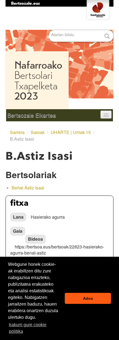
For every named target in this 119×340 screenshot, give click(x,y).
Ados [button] (88, 298)
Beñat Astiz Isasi (28, 187)
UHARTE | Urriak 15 (71, 132)
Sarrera (17, 132)
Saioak (38, 132)
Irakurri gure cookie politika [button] (27, 328)
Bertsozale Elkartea (31, 115)
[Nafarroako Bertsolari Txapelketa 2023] (59, 58)
